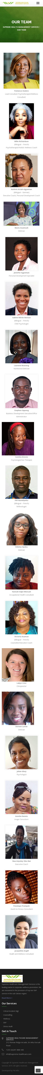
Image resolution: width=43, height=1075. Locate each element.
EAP (4, 1022)
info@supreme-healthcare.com (18, 1054)
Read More (6, 998)
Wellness (6, 1019)
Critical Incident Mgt (11, 1011)
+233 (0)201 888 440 (15, 1050)
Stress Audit (8, 1026)
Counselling (7, 1015)
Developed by (10, 1070)
